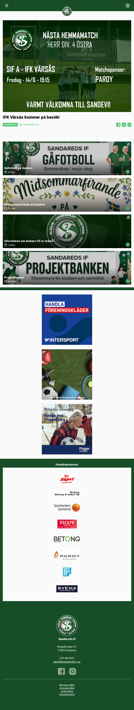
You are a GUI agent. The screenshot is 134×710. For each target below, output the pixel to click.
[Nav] (6, 5)
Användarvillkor (67, 688)
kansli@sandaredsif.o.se (67, 661)
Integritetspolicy (67, 694)
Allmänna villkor (67, 685)
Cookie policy (67, 691)
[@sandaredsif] (72, 671)
